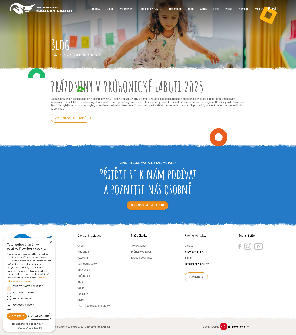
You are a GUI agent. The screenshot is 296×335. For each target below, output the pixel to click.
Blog (191, 8)
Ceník (203, 8)
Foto (216, 8)
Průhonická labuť (141, 251)
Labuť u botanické (141, 257)
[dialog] (29, 285)
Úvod (80, 245)
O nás (110, 8)
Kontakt (243, 8)
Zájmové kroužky (87, 263)
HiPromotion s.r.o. (238, 326)
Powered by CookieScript (29, 328)
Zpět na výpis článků (70, 118)
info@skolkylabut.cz (197, 264)
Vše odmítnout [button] (40, 316)
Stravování (83, 269)
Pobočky (95, 8)
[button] (29, 324)
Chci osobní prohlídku (147, 205)
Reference (175, 8)
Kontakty (82, 293)
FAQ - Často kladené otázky (94, 305)
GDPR (81, 299)
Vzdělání (82, 257)
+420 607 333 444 (196, 251)
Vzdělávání (126, 8)
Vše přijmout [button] (16, 316)
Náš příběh (83, 251)
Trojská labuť (138, 245)
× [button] (51, 242)
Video (228, 8)
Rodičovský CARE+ (151, 8)
